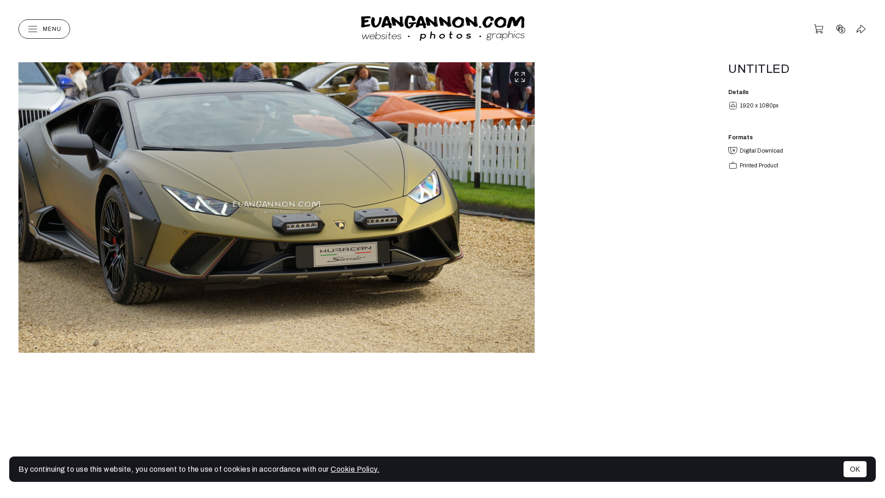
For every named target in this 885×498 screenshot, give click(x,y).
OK (855, 469)
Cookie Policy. (354, 469)
